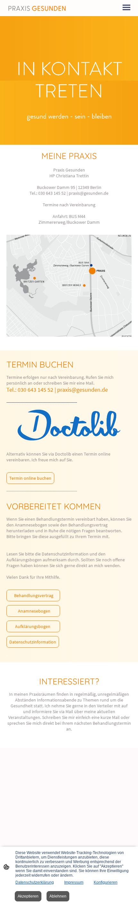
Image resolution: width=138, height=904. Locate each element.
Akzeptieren (28, 896)
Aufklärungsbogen (33, 626)
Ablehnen (57, 896)
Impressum (73, 882)
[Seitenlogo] (37, 8)
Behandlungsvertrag (33, 595)
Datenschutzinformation (32, 642)
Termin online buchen (30, 478)
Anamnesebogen (33, 611)
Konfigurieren (105, 882)
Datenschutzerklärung (34, 882)
